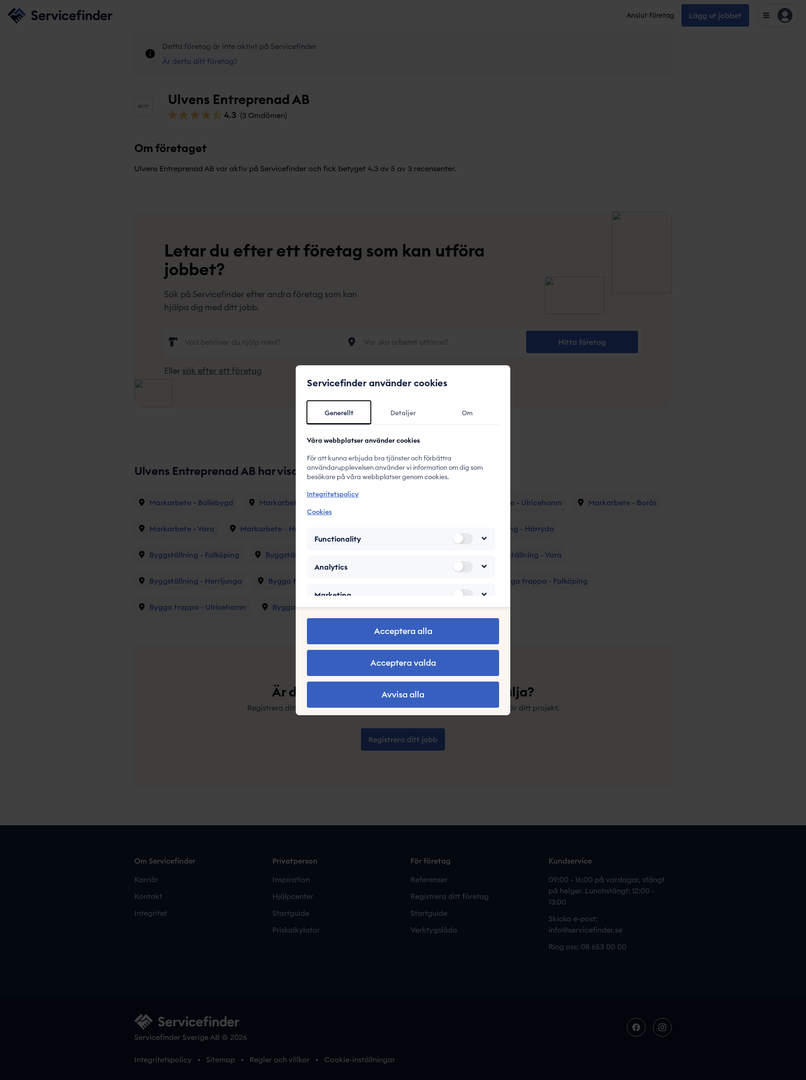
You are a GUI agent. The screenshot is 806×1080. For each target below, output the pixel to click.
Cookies (319, 511)
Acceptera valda (403, 662)
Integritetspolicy (333, 494)
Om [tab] (467, 413)
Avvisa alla (403, 694)
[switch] (462, 538)
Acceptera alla (403, 631)
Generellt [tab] (339, 413)
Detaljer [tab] (403, 413)
